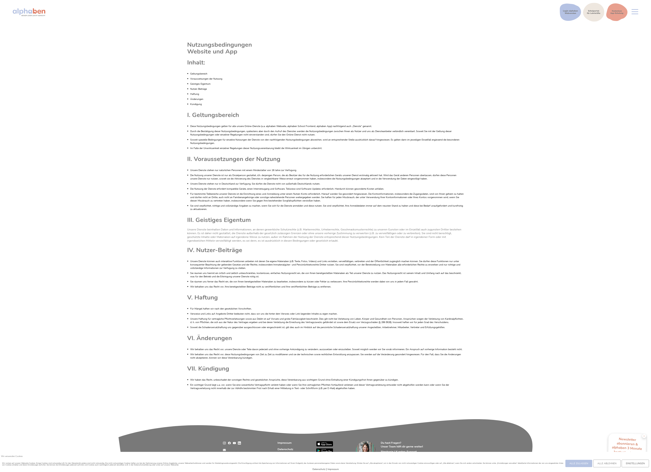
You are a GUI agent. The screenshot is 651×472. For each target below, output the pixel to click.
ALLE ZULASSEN (578, 463)
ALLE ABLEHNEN (606, 463)
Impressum (285, 443)
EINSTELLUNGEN (635, 463)
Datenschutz (285, 449)
